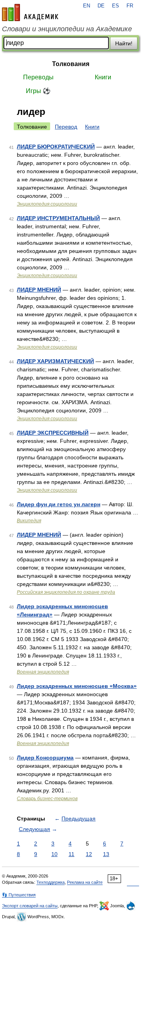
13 (106, 854)
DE (101, 6)
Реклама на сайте (85, 882)
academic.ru (30, 12)
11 (71, 854)
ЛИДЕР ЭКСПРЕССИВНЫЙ (53, 433)
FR (130, 6)
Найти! (123, 43)
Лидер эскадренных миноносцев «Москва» (77, 686)
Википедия (29, 520)
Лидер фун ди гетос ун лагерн (58, 504)
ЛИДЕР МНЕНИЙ (39, 290)
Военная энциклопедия (43, 672)
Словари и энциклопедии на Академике (67, 29)
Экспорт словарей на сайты (30, 905)
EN (86, 6)
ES (115, 6)
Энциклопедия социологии (47, 204)
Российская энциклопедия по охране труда (66, 592)
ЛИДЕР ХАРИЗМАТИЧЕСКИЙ (55, 361)
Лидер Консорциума (45, 757)
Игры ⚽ (38, 91)
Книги (103, 77)
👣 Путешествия (19, 894)
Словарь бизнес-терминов (47, 798)
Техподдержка (50, 882)
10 (54, 854)
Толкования (70, 64)
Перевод (66, 127)
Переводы (38, 77)
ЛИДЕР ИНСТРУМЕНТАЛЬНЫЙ (58, 218)
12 (89, 854)
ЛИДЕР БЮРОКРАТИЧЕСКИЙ (56, 146)
